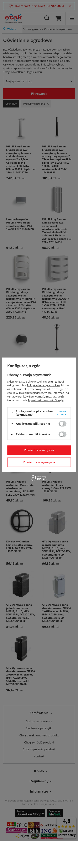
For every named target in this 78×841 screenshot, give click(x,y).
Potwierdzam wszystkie (39, 450)
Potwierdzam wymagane (39, 462)
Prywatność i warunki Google (45, 400)
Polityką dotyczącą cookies (43, 385)
